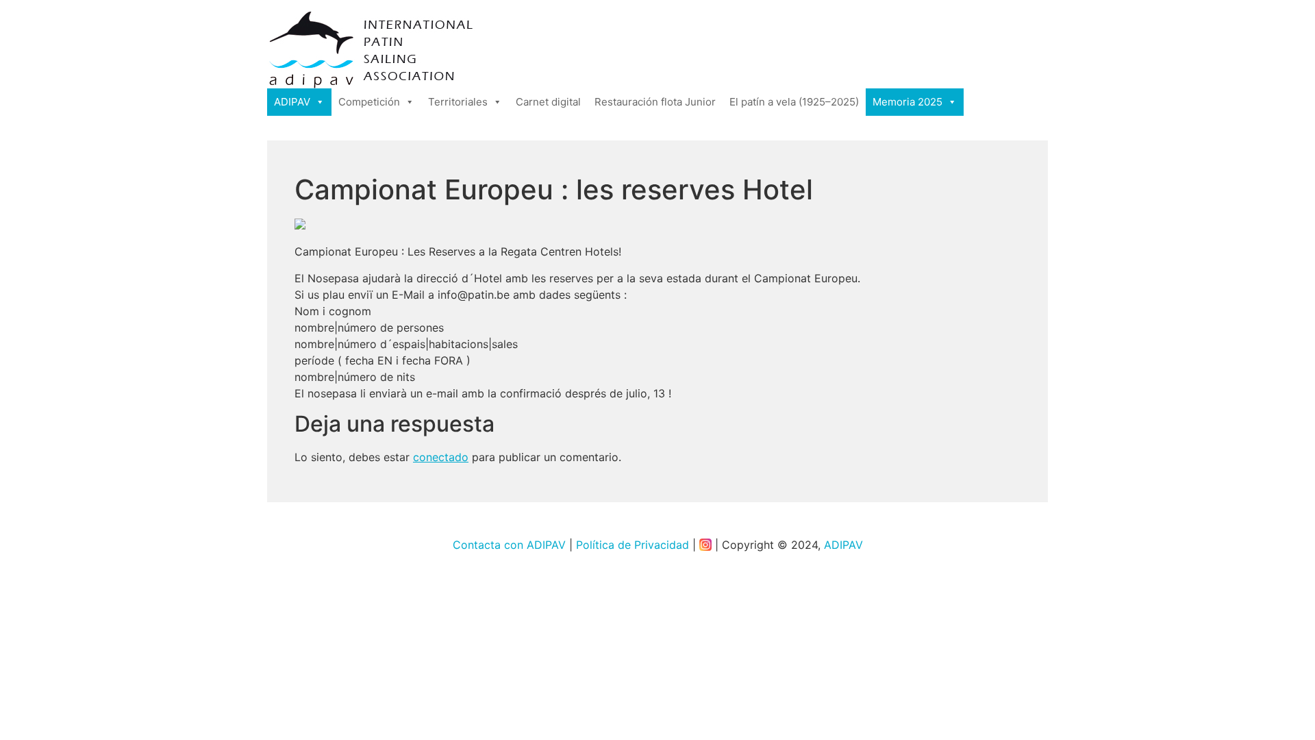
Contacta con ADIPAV (509, 545)
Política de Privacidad (632, 545)
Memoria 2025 (907, 101)
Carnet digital (548, 101)
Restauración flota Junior (655, 101)
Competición (369, 101)
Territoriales (458, 101)
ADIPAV (292, 101)
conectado (440, 457)
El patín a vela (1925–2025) (794, 101)
